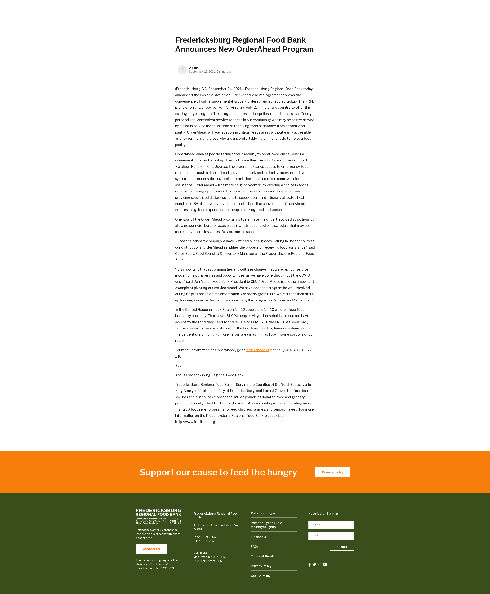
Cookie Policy (260, 576)
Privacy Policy (261, 566)
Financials (258, 537)
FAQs (255, 546)
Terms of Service (263, 556)
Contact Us (151, 549)
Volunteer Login (263, 513)
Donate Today (332, 472)
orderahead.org (259, 350)
